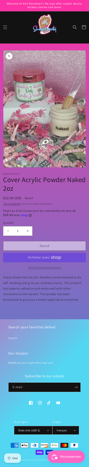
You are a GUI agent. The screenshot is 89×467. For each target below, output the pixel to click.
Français (62, 430)
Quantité (8, 223)
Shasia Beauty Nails (27, 460)
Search (12, 338)
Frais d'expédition (12, 203)
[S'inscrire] (76, 387)
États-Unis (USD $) (29, 430)
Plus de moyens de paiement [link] (44, 267)
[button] (5, 27)
